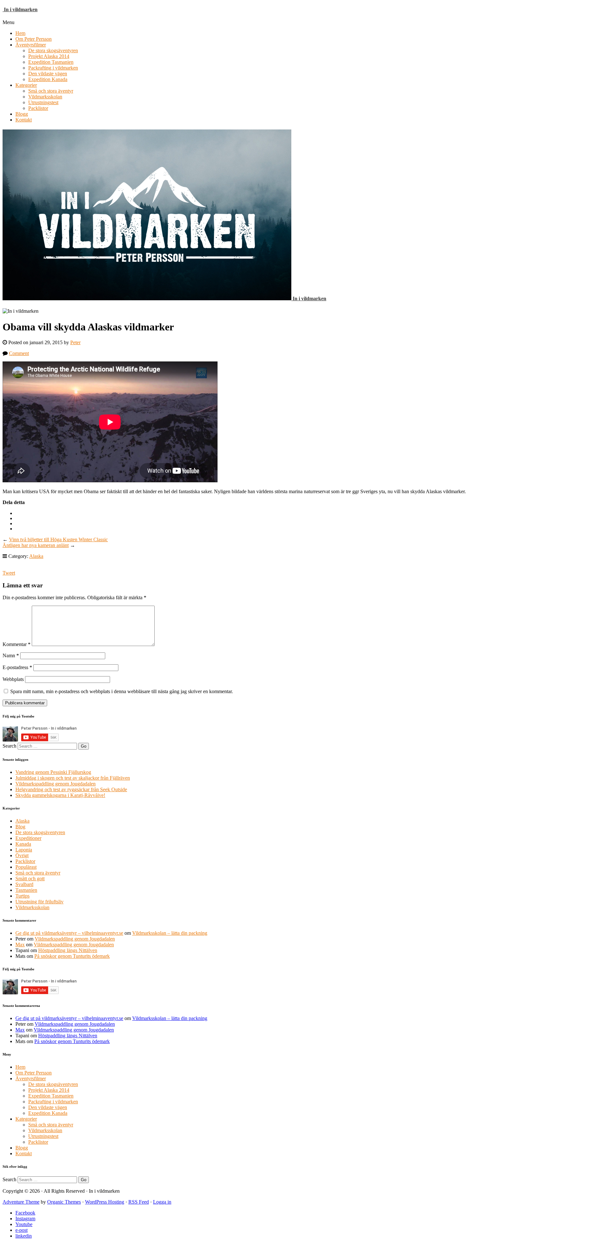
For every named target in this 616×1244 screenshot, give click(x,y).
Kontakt (23, 119)
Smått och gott (30, 878)
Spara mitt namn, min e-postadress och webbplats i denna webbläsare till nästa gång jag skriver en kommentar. (121, 691)
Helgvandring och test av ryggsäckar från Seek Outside (71, 789)
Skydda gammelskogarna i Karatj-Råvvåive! (60, 795)
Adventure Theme (21, 1202)
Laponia (23, 849)
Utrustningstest (43, 102)
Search (9, 746)
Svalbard (24, 884)
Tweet (9, 573)
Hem (20, 33)
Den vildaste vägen (47, 73)
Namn (11, 655)
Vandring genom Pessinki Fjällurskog (53, 772)
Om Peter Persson (33, 39)
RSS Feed (138, 1202)
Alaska (36, 556)
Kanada (23, 844)
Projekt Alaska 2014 (48, 56)
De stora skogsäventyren (53, 50)
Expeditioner (28, 838)
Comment (19, 353)
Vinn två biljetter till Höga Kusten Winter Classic (58, 539)
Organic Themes (64, 1202)
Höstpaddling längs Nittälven (67, 950)
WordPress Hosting (104, 1202)
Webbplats (13, 679)
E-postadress (17, 667)
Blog (20, 826)
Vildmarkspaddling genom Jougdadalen (55, 783)
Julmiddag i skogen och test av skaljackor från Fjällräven (72, 778)
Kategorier (26, 85)
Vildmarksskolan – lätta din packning (169, 933)
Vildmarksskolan (45, 96)
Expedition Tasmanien (50, 62)
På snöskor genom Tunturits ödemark (72, 956)
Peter (75, 342)
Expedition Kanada (47, 79)
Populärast (26, 867)
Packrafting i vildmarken (53, 67)
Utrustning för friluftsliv (39, 901)
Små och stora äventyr (50, 91)
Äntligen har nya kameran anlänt (36, 545)
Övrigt (22, 855)
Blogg (21, 114)
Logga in (162, 1202)
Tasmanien (26, 890)
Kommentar (16, 644)
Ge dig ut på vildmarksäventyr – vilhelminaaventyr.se (69, 933)
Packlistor (38, 108)
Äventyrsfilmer (30, 44)
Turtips (22, 896)
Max (20, 944)
